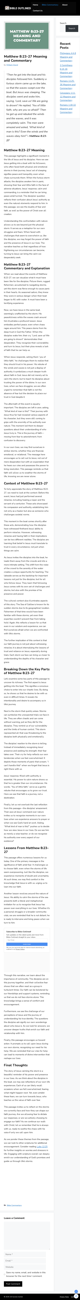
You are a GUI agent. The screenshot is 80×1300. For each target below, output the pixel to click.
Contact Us (38, 10)
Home (35, 5)
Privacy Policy (64, 1297)
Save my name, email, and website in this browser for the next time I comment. (26, 1274)
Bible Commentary (50, 5)
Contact (73, 1297)
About (65, 5)
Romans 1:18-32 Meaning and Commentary (68, 109)
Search (63, 23)
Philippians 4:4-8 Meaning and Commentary (68, 57)
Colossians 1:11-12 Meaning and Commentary (68, 97)
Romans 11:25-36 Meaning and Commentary (68, 85)
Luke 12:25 (42, 1146)
